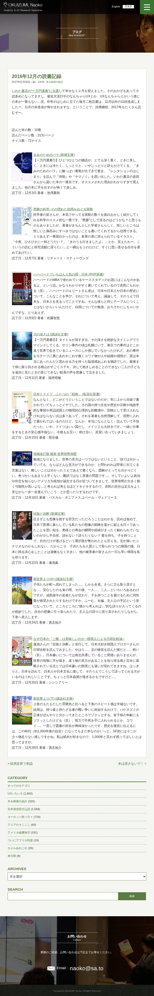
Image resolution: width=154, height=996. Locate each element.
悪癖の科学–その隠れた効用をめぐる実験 (63, 209)
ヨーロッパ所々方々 (20, 816)
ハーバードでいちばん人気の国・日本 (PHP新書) (68, 274)
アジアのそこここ (19, 824)
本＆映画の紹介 (54, 82)
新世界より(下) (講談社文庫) (53, 698)
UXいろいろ (15, 793)
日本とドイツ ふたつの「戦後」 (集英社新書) (66, 394)
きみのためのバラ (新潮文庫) (54, 155)
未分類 (12, 855)
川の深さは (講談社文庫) (50, 334)
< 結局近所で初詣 (20, 763)
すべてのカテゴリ (19, 785)
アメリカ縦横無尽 (19, 832)
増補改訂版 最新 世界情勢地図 (55, 454)
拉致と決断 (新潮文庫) (49, 513)
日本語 (128, 6)
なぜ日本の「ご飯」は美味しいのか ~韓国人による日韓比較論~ (78, 639)
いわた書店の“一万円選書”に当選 (35, 91)
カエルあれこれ (17, 848)
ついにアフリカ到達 (20, 840)
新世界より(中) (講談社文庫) (53, 579)
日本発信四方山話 (19, 809)
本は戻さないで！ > (132, 763)
